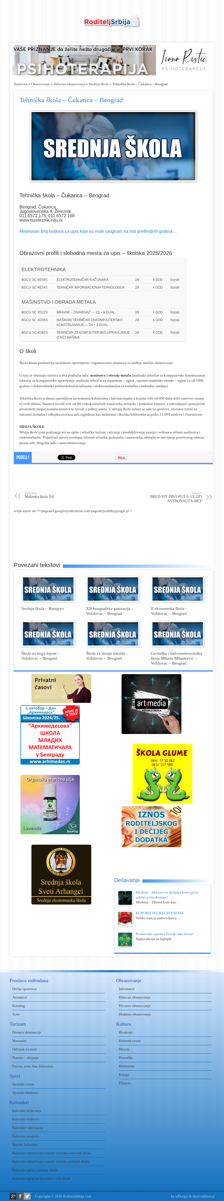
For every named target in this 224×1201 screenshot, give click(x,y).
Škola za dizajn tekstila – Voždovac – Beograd (107, 655)
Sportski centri (23, 1084)
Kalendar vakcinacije (28, 1128)
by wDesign (179, 1196)
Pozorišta (125, 1058)
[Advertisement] (113, 477)
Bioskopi (125, 1032)
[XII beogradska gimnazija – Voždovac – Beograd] (113, 600)
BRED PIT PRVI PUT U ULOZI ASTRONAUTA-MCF (176, 497)
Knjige (124, 1075)
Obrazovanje (40, 84)
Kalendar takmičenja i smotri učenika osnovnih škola (51, 1153)
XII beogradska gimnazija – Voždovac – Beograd (110, 611)
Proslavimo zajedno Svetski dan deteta (164, 934)
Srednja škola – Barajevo (42, 608)
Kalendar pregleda (25, 1136)
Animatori (19, 997)
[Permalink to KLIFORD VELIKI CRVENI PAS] (125, 925)
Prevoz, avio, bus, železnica (32, 1066)
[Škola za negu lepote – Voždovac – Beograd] (48, 645)
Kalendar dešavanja (26, 1111)
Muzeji (124, 1049)
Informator (126, 989)
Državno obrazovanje (69, 84)
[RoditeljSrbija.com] (112, 24)
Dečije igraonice (24, 989)
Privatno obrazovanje (135, 1006)
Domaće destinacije (26, 1032)
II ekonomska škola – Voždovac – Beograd (169, 611)
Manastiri (19, 1041)
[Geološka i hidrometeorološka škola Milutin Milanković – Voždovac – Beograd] (177, 645)
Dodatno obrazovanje (135, 1014)
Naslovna (21, 84)
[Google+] (13, 1196)
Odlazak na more (24, 1049)
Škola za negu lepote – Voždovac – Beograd (40, 655)
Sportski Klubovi (25, 1093)
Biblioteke (127, 1066)
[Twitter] (27, 1196)
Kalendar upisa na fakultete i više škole (41, 1178)
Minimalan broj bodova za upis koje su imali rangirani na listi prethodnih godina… (98, 231)
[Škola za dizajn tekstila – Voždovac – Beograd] (113, 645)
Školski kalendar (24, 1145)
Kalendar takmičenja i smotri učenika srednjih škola (50, 1161)
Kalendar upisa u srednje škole (34, 1170)
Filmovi (125, 1083)
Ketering (18, 1006)
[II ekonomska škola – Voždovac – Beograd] (177, 600)
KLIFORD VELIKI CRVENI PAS (160, 913)
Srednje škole (99, 84)
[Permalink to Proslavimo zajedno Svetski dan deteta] (125, 946)
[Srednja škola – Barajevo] (48, 600)
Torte (16, 1014)
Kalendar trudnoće (26, 1119)
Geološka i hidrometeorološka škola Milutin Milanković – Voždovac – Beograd (176, 658)
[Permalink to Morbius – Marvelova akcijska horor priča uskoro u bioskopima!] (125, 904)
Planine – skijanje (25, 1058)
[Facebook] (20, 1196)
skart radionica (203, 1196)
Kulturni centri (130, 1041)
